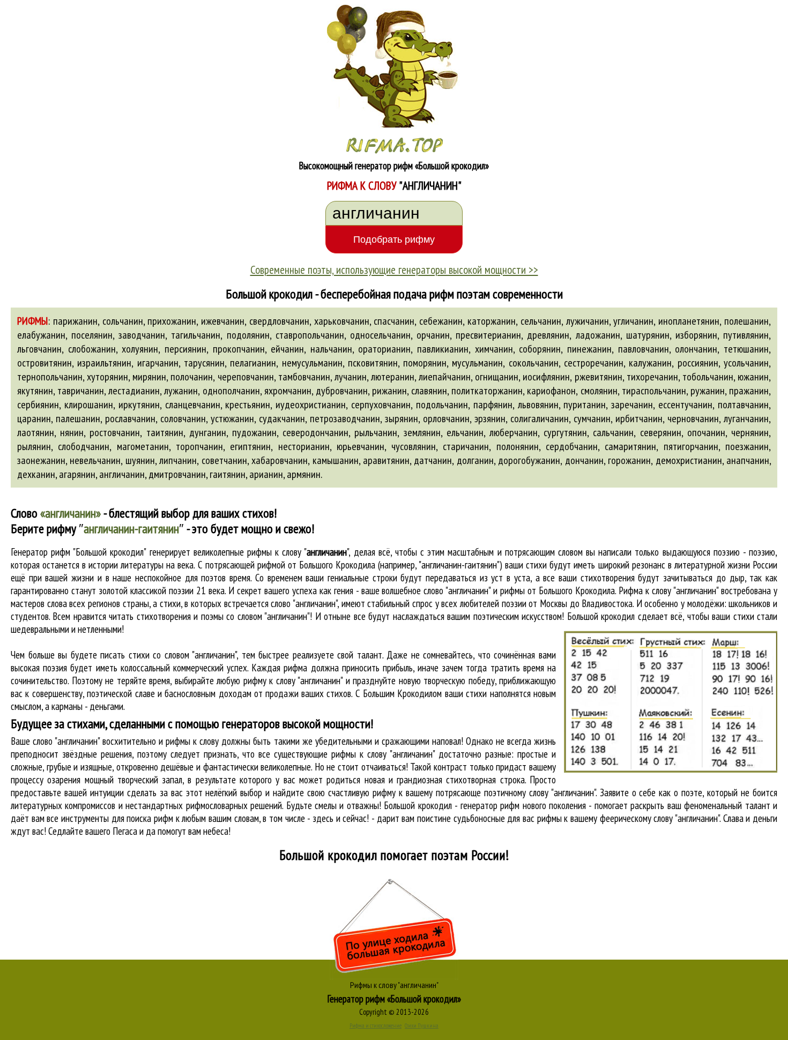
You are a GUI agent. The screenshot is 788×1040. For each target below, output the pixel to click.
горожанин (629, 460)
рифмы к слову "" (297, 551)
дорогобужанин (529, 460)
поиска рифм (150, 818)
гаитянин (228, 474)
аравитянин (386, 460)
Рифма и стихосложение (376, 1025)
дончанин (584, 460)
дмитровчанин (177, 474)
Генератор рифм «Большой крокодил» (394, 998)
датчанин (433, 460)
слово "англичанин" (304, 603)
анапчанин (747, 460)
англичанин (122, 474)
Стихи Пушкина (421, 1025)
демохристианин (689, 460)
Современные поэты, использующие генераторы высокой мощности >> (394, 269)
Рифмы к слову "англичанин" (394, 984)
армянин (304, 474)
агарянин (77, 474)
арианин (266, 474)
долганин (475, 460)
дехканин (36, 474)
